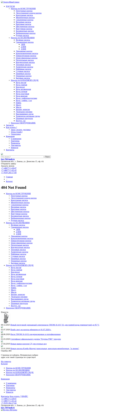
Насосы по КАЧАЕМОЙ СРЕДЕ (25, 80)
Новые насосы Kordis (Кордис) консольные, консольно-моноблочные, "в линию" (44, 348)
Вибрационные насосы (25, 33)
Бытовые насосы (23, 78)
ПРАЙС (24, 396)
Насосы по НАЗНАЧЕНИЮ (23, 38)
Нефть (18, 103)
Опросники (16, 134)
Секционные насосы (24, 20)
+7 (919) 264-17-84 (8, 173)
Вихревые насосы (23, 22)
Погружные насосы (24, 11)
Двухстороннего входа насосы (29, 13)
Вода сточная (21, 91)
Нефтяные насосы (23, 69)
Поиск (47, 157)
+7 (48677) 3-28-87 (8, 168)
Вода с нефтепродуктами (26, 98)
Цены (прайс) (16, 132)
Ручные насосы (22, 35)
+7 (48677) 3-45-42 (8, 170)
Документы (16, 145)
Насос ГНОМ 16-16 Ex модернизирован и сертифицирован (35, 334)
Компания (10, 136)
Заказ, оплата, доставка (21, 130)
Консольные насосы (24, 15)
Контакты (10, 150)
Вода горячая (21, 85)
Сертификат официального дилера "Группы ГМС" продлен (35, 339)
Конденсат (20, 87)
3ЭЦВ (23, 49)
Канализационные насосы (27, 53)
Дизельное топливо (24, 112)
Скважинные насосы (25, 42)
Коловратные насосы (25, 31)
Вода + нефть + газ (24, 100)
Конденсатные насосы (25, 62)
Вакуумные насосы (24, 29)
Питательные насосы (25, 60)
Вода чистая (21, 82)
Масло (18, 107)
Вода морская (21, 96)
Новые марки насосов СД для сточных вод (28, 344)
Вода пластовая (22, 94)
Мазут (18, 105)
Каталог (4, 364)
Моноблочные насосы (25, 17)
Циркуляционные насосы (26, 58)
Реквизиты (15, 143)
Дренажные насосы (24, 51)
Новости (14, 148)
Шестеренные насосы (25, 26)
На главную (6, 361)
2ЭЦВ (23, 47)
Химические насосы (24, 67)
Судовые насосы (23, 71)
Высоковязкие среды (24, 114)
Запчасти (10, 125)
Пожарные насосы (24, 76)
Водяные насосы (23, 40)
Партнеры (15, 141)
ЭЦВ (23, 44)
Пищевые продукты (24, 118)
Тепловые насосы (23, 65)
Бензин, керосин (23, 109)
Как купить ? (11, 127)
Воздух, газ (20, 121)
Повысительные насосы (26, 56)
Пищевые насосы (23, 74)
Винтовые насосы (23, 24)
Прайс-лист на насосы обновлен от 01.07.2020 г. (30, 330)
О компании (16, 139)
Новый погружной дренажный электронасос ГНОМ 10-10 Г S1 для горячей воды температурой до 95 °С (54, 325)
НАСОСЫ (10, 6)
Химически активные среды (28, 116)
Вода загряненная (23, 89)
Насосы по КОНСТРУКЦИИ (23, 8)
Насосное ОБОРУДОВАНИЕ (23, 123)
